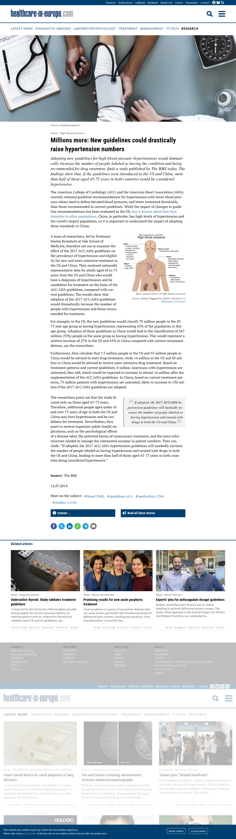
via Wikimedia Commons (173, 300)
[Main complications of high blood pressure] (154, 263)
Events (179, 2)
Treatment (128, 28)
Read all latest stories (140, 513)
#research (136, 627)
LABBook (140, 2)
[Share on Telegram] (85, 526)
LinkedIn (119, 662)
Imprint (159, 673)
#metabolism (62, 627)
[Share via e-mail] (93, 526)
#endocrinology (19, 627)
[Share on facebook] (54, 526)
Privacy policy (163, 669)
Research (190, 28)
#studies (75, 627)
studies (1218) (66, 502)
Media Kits (167, 2)
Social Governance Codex (170, 665)
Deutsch (111, 2)
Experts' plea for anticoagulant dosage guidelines (190, 600)
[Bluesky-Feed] (218, 3)
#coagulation (180, 627)
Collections (70, 650)
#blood (97, 627)
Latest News (22, 28)
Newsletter (192, 2)
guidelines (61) (121, 496)
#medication (48, 627)
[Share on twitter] (62, 526)
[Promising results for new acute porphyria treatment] (118, 570)
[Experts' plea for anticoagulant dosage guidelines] (190, 570)
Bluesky (119, 658)
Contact (205, 2)
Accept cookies (198, 831)
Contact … (63, 513)
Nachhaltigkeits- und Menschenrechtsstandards (184, 662)
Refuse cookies (176, 831)
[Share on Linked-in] (70, 526)
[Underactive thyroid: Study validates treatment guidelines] (45, 570)
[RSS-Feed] (222, 3)
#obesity (220, 627)
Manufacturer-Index (75, 662)
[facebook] (214, 3)
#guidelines (34, 627)
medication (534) (151, 496)
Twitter (118, 654)
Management (152, 28)
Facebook (120, 650)
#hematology (109, 627)
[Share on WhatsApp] (77, 526)
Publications (125, 2)
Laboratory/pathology (95, 28)
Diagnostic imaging (53, 28)
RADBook (153, 2)
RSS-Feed (120, 665)
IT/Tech (172, 28)
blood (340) (95, 496)
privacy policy (29, 833)
